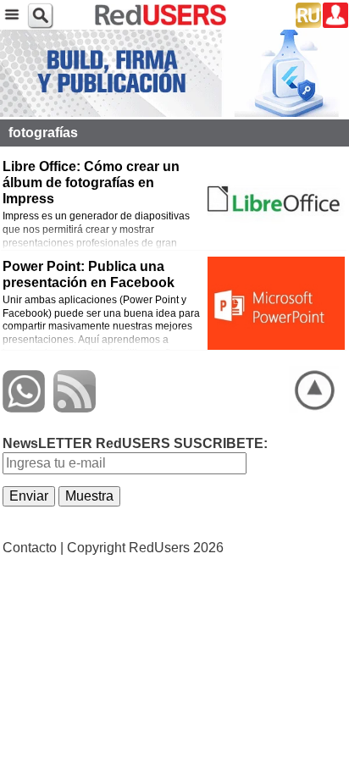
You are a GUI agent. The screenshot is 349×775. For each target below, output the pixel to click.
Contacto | (33, 547)
